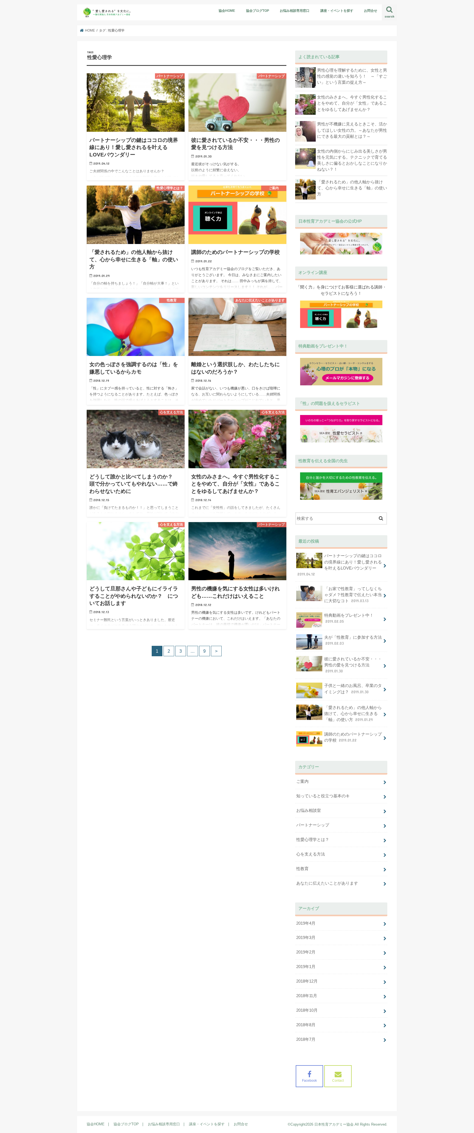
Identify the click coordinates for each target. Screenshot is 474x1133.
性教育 (302, 868)
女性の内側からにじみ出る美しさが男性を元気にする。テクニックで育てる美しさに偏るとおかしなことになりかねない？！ (352, 160)
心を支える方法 (310, 854)
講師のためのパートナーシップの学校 (353, 737)
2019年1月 (305, 966)
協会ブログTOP (257, 11)
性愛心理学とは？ (312, 839)
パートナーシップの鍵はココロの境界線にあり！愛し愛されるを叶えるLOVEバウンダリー (339, 565)
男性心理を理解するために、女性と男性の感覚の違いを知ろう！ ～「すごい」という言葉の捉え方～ (352, 76)
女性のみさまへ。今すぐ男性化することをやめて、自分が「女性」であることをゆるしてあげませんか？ (352, 103)
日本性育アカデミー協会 (334, 1124)
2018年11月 (306, 996)
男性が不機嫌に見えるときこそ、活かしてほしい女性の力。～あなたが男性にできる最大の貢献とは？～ (352, 130)
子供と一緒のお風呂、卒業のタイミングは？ (353, 688)
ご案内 (302, 781)
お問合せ (370, 11)
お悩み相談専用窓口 (294, 11)
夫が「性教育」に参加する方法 (353, 640)
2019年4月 (305, 923)
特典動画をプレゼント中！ (349, 618)
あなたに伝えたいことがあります (327, 883)
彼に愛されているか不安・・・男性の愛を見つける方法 (353, 665)
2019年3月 (305, 937)
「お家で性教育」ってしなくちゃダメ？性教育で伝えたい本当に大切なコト (353, 595)
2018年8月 (305, 1025)
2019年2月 (305, 952)
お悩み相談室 (308, 810)
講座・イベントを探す (336, 11)
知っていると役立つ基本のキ (323, 796)
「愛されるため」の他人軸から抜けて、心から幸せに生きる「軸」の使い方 (352, 188)
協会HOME (227, 11)
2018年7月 (305, 1039)
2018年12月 (307, 981)
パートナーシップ (312, 825)
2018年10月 (307, 1010)
